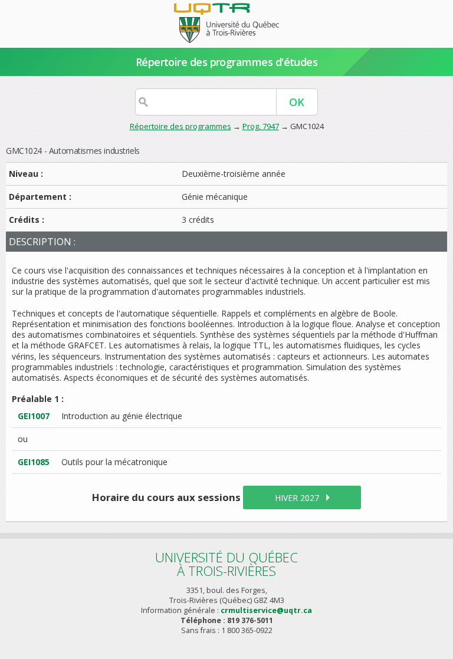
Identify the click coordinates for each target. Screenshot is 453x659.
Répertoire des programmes (180, 126)
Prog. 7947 (260, 126)
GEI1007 (34, 415)
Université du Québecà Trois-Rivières (226, 563)
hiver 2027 (297, 497)
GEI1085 (34, 461)
